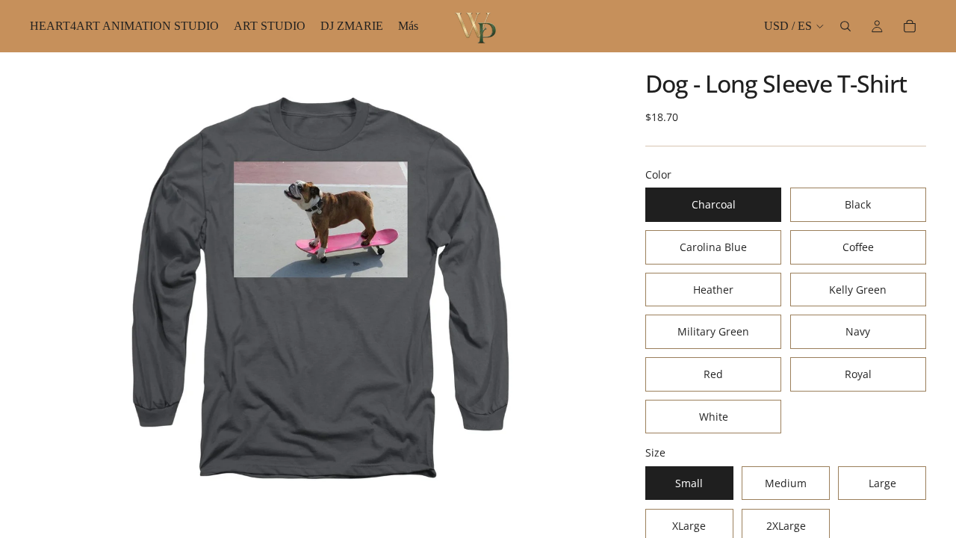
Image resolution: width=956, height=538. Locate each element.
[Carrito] (909, 26)
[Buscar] (845, 26)
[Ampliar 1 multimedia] (319, 295)
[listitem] (408, 26)
